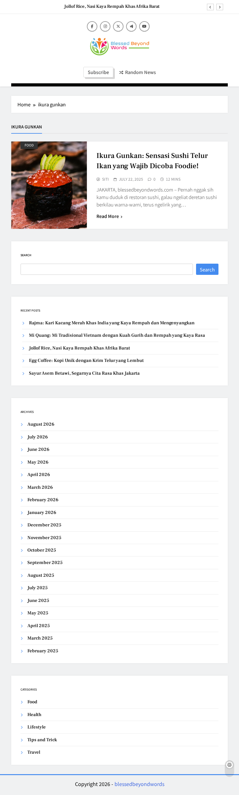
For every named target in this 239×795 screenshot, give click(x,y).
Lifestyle (36, 727)
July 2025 (37, 588)
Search (26, 255)
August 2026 (40, 424)
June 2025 (38, 600)
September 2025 (45, 563)
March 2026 (40, 487)
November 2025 (44, 538)
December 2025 (44, 525)
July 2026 (37, 437)
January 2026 (41, 512)
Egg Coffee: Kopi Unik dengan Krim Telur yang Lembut (86, 360)
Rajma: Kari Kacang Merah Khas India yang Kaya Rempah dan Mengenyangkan (111, 323)
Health (34, 715)
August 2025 (40, 575)
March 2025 (40, 638)
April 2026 (38, 475)
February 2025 (42, 651)
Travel (33, 752)
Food (29, 145)
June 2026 (38, 449)
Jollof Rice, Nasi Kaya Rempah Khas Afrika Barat (112, 6)
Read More (107, 216)
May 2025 (37, 613)
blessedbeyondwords (139, 784)
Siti (105, 179)
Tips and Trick (42, 740)
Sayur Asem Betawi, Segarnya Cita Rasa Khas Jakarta (84, 373)
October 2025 (41, 550)
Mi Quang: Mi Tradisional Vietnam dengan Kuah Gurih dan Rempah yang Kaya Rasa (117, 335)
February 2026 (43, 500)
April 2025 (38, 626)
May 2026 (38, 462)
